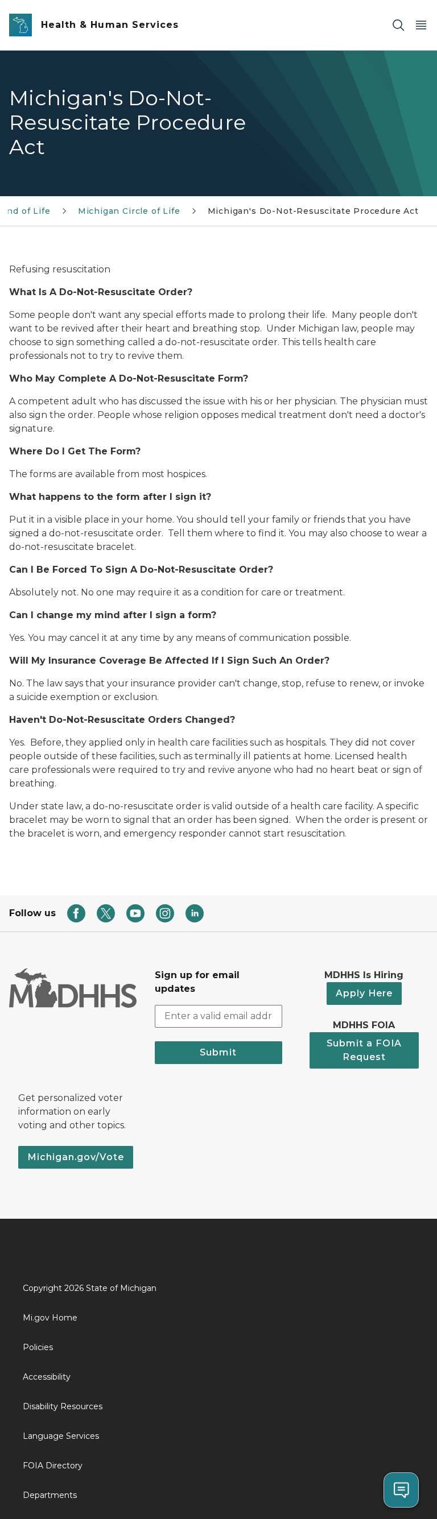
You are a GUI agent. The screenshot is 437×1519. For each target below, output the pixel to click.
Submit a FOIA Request (364, 1050)
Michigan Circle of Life (129, 211)
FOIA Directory (53, 1465)
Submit (218, 1052)
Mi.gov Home (50, 1318)
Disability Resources (62, 1406)
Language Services (61, 1436)
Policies (38, 1347)
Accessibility (47, 1377)
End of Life (26, 211)
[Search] (398, 25)
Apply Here (364, 993)
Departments (50, 1495)
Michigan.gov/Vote (75, 1157)
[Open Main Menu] (421, 25)
